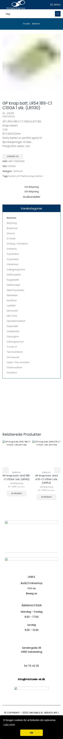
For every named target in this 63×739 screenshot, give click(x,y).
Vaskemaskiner (15, 367)
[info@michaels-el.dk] (31, 674)
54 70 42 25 (31, 666)
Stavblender (13, 331)
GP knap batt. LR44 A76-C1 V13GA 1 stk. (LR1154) (46, 479)
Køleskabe (12, 295)
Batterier (36, 23)
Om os (31, 588)
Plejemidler (13, 326)
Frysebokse (13, 253)
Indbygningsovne (16, 269)
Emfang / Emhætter (17, 243)
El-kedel (11, 238)
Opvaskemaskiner (16, 320)
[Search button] (58, 14)
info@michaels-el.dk (31, 679)
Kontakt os (12, 156)
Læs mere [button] (9, 724)
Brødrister (12, 228)
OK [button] (31, 732)
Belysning (12, 222)
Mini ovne (12, 315)
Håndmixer (13, 264)
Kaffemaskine (14, 274)
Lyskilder (11, 305)
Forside (26, 23)
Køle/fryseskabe (15, 290)
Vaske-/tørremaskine (18, 362)
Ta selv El (12, 346)
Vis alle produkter (31, 196)
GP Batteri (23, 176)
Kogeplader (13, 279)
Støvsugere (13, 336)
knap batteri (36, 176)
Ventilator (12, 372)
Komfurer (12, 300)
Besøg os (31, 593)
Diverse (11, 233)
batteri (12, 176)
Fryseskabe (13, 259)
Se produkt (16, 493)
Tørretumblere (15, 351)
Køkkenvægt (13, 284)
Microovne (12, 310)
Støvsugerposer (15, 341)
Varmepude (13, 357)
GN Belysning (16, 483)
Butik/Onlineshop (31, 583)
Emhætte (12, 248)
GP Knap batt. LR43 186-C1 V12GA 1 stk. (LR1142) (16, 477)
